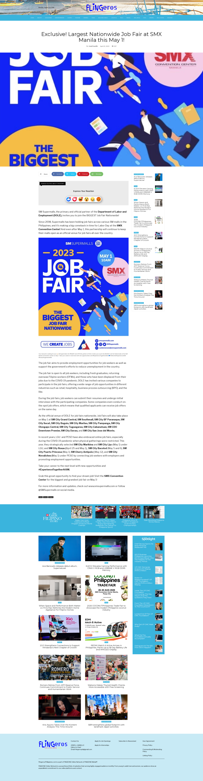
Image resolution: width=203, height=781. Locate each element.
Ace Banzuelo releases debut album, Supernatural (143, 178)
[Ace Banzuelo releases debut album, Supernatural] (158, 177)
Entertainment (138, 174)
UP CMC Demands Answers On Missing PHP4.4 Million (142, 569)
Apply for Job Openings (103, 741)
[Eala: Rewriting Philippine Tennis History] (154, 512)
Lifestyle (51, 497)
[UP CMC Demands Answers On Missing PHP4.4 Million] (159, 570)
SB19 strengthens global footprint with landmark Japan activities (143, 307)
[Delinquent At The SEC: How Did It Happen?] (159, 648)
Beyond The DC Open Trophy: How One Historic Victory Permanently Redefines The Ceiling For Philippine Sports (106, 523)
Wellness (137, 277)
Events (45, 497)
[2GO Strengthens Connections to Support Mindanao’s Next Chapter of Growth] (158, 235)
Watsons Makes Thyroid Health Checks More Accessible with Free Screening (143, 282)
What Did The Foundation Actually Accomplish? (143, 637)
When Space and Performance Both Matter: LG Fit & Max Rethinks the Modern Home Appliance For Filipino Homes (142, 206)
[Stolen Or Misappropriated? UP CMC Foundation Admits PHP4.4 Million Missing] (159, 580)
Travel (136, 232)
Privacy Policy (147, 745)
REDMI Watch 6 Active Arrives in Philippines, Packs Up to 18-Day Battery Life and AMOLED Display (143, 252)
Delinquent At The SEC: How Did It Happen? (144, 647)
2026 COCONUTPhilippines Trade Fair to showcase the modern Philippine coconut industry (143, 223)
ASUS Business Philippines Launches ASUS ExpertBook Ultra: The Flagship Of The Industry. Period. (144, 557)
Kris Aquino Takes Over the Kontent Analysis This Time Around (144, 295)
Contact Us (75, 741)
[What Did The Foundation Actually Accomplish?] (159, 638)
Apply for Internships (102, 745)
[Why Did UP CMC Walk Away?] (159, 627)
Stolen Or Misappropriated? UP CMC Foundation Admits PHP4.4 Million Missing (143, 581)
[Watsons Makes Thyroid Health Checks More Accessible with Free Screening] (158, 280)
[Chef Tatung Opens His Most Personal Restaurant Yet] (159, 546)
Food (135, 217)
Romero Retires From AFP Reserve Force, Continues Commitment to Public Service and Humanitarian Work (143, 267)
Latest (40, 497)
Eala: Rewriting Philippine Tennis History (154, 521)
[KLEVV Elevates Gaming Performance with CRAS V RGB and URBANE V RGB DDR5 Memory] (158, 189)
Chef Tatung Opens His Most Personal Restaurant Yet (144, 545)
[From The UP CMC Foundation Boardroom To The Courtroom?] (159, 606)
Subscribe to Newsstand (127, 741)
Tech (135, 186)
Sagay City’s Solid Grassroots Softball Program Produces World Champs (81, 522)
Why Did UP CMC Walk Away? (144, 625)
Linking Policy (147, 755)
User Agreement (148, 741)
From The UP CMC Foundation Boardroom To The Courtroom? (144, 605)
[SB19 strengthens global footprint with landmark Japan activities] (158, 306)
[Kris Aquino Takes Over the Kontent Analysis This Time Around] (158, 294)
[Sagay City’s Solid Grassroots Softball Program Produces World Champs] (81, 512)
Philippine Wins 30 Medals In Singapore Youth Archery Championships (130, 522)
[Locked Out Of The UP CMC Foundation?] (159, 616)
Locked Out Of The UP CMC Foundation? (144, 615)
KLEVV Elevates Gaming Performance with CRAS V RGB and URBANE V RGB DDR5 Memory (143, 191)
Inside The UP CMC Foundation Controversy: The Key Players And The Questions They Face (143, 594)
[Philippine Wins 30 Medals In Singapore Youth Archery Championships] (129, 512)
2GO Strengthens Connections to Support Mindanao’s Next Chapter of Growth (143, 237)
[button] (162, 7)
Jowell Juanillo (93, 46)
